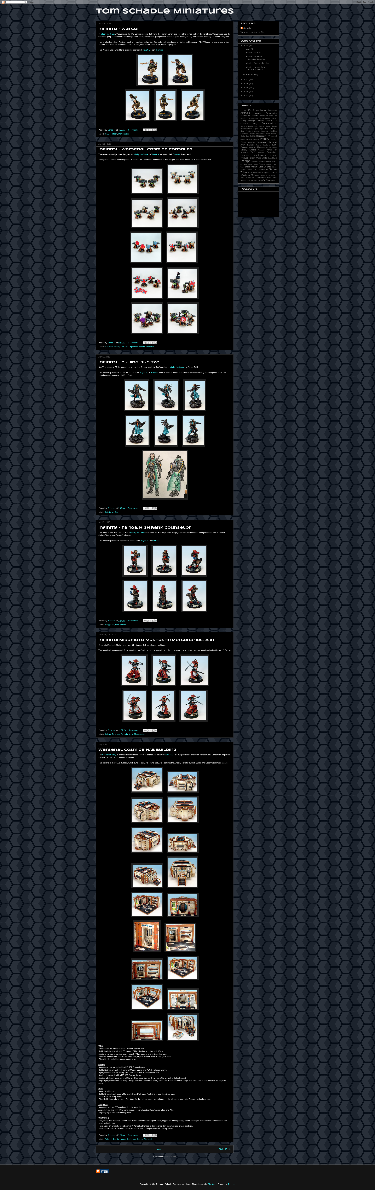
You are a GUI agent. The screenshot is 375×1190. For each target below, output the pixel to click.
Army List (273, 116)
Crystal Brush (271, 126)
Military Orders (248, 150)
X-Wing (260, 180)
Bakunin (251, 118)
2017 (246, 79)
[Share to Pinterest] (155, 129)
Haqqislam (109, 624)
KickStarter (267, 145)
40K (249, 110)
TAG (255, 170)
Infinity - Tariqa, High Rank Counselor (144, 527)
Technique (131, 1139)
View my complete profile (252, 32)
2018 (246, 45)
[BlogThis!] (147, 129)
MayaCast (147, 50)
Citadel (268, 121)
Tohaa (244, 172)
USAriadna (245, 175)
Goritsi (243, 136)
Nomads (124, 347)
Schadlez (248, 28)
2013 (246, 95)
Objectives (133, 347)
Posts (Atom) (170, 1157)
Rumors (267, 161)
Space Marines (265, 164)
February (250, 74)
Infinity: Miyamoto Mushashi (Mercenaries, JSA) (156, 640)
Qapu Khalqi (272, 158)
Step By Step (265, 167)
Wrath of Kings (252, 180)
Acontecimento (259, 110)
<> (241, 110)
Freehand (249, 131)
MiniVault (261, 150)
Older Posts (225, 1149)
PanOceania (259, 155)
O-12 (253, 152)
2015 (246, 87)
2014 (246, 91)
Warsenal (155, 154)
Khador (258, 145)
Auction (244, 118)
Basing (256, 118)
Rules (261, 161)
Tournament (257, 172)
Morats (269, 150)
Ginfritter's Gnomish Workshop (252, 134)
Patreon (159, 50)
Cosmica (176, 154)
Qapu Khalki (261, 158)
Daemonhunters (246, 129)
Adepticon (272, 110)
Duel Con (268, 128)
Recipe (123, 1139)
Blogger (231, 1184)
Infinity (114, 134)
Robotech (255, 161)
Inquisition (251, 142)
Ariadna (255, 115)
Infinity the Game (108, 34)
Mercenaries (123, 134)
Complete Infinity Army (249, 126)
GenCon (273, 131)
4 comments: (134, 130)
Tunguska (265, 172)
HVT (117, 624)
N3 (276, 150)
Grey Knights (251, 136)
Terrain (142, 347)
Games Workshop (261, 131)
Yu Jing (115, 512)
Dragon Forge (258, 129)
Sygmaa (243, 170)
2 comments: (134, 508)
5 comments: (134, 343)
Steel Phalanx (251, 167)
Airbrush (108, 1139)
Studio (274, 167)
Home (159, 1149)
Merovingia (273, 147)
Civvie (107, 134)
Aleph (258, 113)
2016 (246, 83)
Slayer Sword (253, 164)
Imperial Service (252, 139)
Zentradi (273, 180)
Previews (273, 155)
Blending (263, 118)
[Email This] (144, 129)
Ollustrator (212, 1184)
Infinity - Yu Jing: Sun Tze (128, 362)
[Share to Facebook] (153, 129)
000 (245, 110)
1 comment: (134, 730)
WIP (269, 177)
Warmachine (250, 178)
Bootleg (243, 121)
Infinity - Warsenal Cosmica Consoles (145, 149)
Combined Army (249, 123)
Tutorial (273, 172)
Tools (250, 173)
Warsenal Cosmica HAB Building (137, 749)
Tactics (250, 170)
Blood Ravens (271, 118)
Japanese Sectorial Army (122, 734)
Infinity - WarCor (119, 29)
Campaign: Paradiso (256, 121)
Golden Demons (271, 134)
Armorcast (264, 116)
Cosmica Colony (109, 755)
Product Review (248, 158)
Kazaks (250, 145)
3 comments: (134, 1135)
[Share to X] (150, 129)
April (248, 49)
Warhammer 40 (261, 175)
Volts (253, 175)
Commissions (269, 123)
